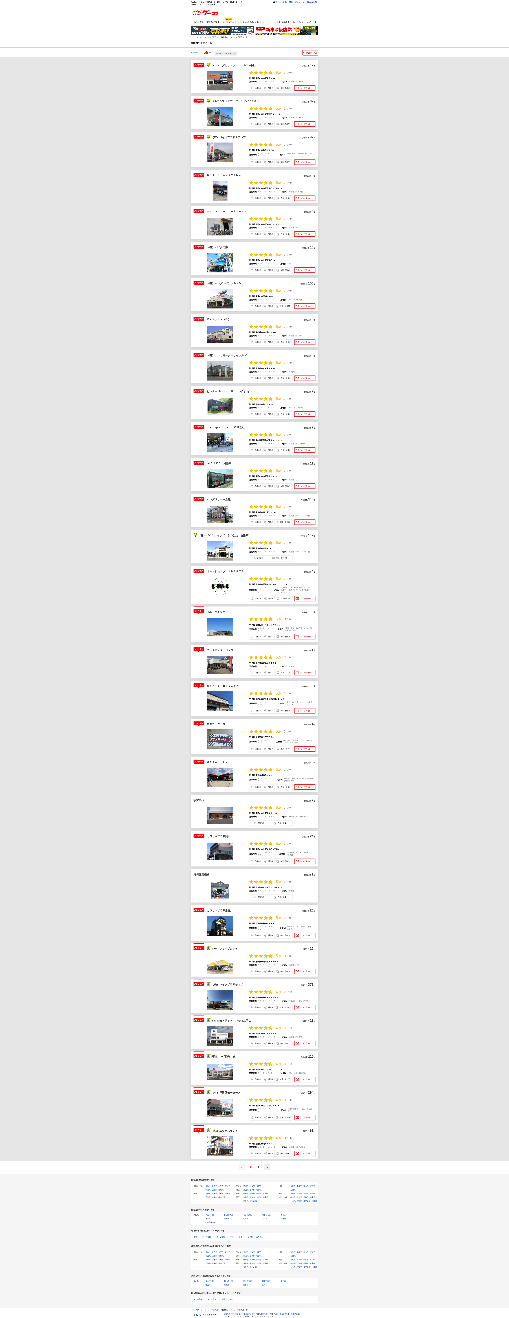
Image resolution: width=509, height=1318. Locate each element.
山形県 (214, 1190)
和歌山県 (253, 1201)
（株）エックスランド (224, 1130)
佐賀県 (299, 1197)
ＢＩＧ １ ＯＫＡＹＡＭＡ (224, 175)
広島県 (312, 1186)
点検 (240, 1237)
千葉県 (208, 1197)
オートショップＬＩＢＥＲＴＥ (225, 571)
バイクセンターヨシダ (220, 649)
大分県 (293, 1201)
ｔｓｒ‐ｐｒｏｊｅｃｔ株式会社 (226, 427)
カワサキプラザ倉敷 (219, 910)
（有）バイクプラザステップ (228, 137)
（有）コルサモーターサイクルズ (227, 355)
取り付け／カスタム (255, 1237)
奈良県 (246, 1201)
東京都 (214, 1197)
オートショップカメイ (224, 948)
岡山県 (306, 1186)
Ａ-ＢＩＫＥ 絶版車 (219, 463)
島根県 (299, 1186)
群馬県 (221, 1194)
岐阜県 (246, 1194)
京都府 (252, 1197)
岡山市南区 (266, 1215)
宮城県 (227, 1186)
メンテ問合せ (306, 88)
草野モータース (216, 724)
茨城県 (208, 1194)
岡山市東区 (247, 1215)
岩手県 (221, 1186)
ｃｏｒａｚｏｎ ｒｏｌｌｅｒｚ (227, 211)
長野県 (259, 1186)
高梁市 (245, 1219)
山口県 (293, 1190)
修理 (195, 1237)
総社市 (226, 1219)
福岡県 (293, 1197)
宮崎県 (299, 1201)
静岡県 (252, 1194)
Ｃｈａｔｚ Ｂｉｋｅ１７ (223, 685)
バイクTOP (195, 37)
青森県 (214, 1186)
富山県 (246, 1190)
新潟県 (246, 1186)
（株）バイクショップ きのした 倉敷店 (223, 535)
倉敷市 (283, 1215)
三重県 (265, 1194)
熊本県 (312, 1197)
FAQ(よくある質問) (280, 1314)
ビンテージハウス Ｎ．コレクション (229, 391)
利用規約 (234, 1314)
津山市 (208, 1219)
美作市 (283, 1219)
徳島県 (293, 1194)
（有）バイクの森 (217, 247)
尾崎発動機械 (201, 874)
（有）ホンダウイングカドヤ (224, 283)
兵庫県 (265, 1197)
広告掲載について (265, 1314)
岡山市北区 (209, 1215)
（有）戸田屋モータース (226, 1092)
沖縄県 (314, 1201)
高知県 (312, 1194)
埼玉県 (227, 1194)
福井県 (259, 1190)
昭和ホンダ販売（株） (224, 1056)
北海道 (208, 1186)
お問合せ (291, 2)
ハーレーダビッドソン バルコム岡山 (233, 65)
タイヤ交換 (220, 1237)
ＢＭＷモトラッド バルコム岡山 (231, 1020)
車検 (232, 1237)
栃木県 (214, 1194)
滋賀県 (246, 1197)
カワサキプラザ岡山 (219, 836)
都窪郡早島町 (210, 1222)
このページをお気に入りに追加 (307, 2)
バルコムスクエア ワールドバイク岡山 (235, 101)
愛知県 (259, 1194)
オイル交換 (206, 1237)
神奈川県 (221, 1197)
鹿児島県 (306, 1201)
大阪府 (259, 1197)
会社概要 (227, 1314)
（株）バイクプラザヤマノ (228, 984)
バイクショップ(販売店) (209, 37)
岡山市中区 (228, 1215)
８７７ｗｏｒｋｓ (217, 762)
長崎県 (306, 1197)
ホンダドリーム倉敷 (219, 499)
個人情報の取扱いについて (248, 1314)
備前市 (264, 1219)
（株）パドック (216, 611)
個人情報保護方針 (294, 1314)
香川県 (299, 1194)
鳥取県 (293, 1186)
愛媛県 (306, 1194)
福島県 (221, 1190)
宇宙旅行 (199, 800)
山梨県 (252, 1186)
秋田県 (208, 1190)
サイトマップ (280, 2)
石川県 (252, 1190)
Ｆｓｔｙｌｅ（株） (219, 319)
